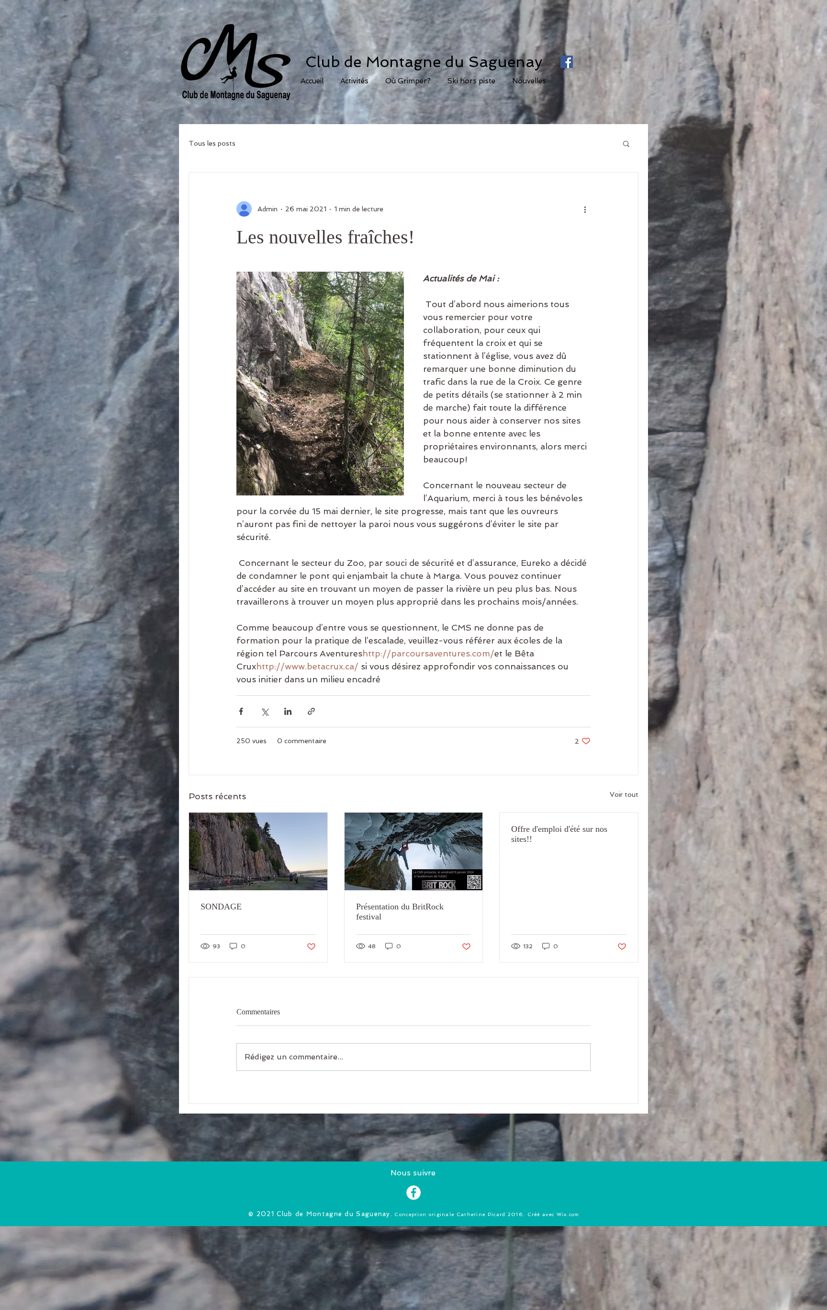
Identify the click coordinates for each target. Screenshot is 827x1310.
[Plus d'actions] (585, 209)
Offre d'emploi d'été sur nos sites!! (559, 834)
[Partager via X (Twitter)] (264, 711)
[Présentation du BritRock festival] (414, 851)
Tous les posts (212, 143)
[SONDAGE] (258, 851)
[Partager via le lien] (311, 711)
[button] (408, 81)
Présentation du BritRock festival (400, 911)
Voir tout (624, 794)
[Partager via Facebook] (241, 711)
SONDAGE (221, 906)
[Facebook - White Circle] (413, 1192)
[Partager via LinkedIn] (287, 711)
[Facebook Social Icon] (566, 62)
